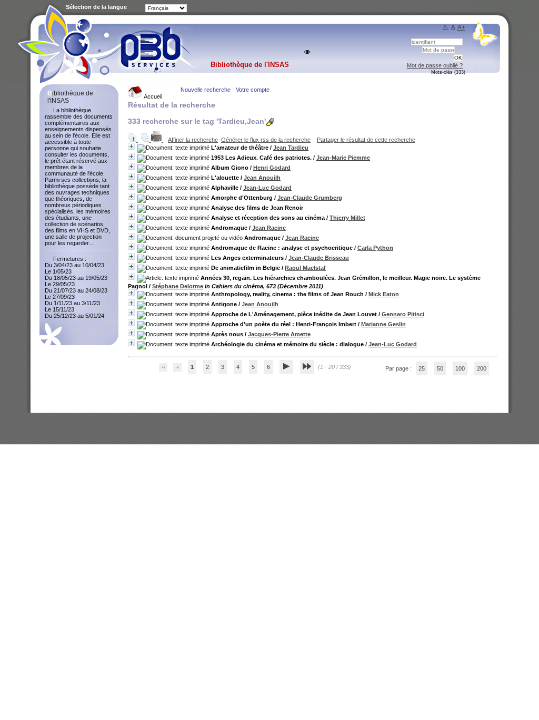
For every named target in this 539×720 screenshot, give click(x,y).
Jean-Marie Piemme (343, 157)
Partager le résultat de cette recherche (366, 140)
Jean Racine (269, 228)
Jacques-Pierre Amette (279, 334)
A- (445, 27)
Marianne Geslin (383, 324)
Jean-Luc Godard (267, 187)
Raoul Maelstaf (305, 268)
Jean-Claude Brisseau (318, 258)
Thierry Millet (347, 218)
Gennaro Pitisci (403, 314)
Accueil (152, 96)
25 (421, 368)
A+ (461, 27)
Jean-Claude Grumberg (309, 197)
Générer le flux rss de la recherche (266, 140)
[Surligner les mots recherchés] (270, 122)
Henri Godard (272, 167)
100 (460, 368)
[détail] (131, 146)
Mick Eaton (383, 294)
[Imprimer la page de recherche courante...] (157, 140)
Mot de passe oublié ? (435, 65)
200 (481, 368)
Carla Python (375, 248)
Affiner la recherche (193, 140)
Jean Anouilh (262, 177)
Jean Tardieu (290, 147)
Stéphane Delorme (177, 286)
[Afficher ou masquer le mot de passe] (307, 52)
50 (440, 368)
